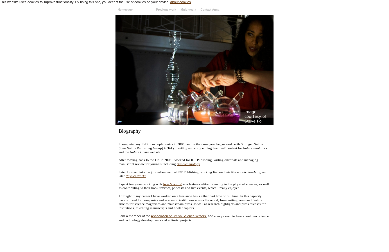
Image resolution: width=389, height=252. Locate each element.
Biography (144, 9)
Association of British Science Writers (178, 216)
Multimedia (188, 9)
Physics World (136, 176)
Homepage (125, 9)
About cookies (180, 2)
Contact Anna (210, 9)
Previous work (166, 9)
